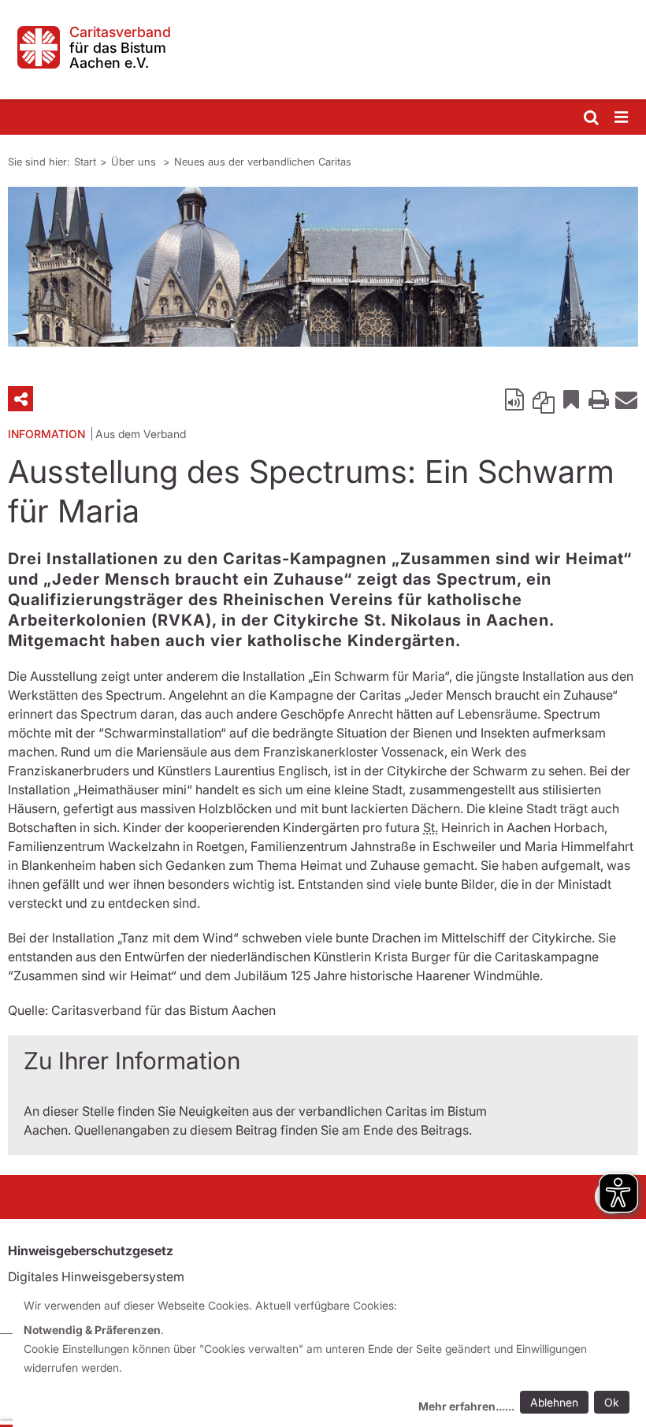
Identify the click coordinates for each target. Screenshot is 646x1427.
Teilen (20, 398)
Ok (611, 1402)
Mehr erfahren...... (466, 1406)
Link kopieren (543, 398)
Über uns (135, 161)
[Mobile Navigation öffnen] (622, 117)
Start (85, 161)
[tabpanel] (323, 267)
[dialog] (329, 1358)
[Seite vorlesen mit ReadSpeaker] (516, 398)
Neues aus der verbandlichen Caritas (262, 161)
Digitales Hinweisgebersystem (96, 1276)
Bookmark (571, 398)
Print (599, 398)
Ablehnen (554, 1402)
